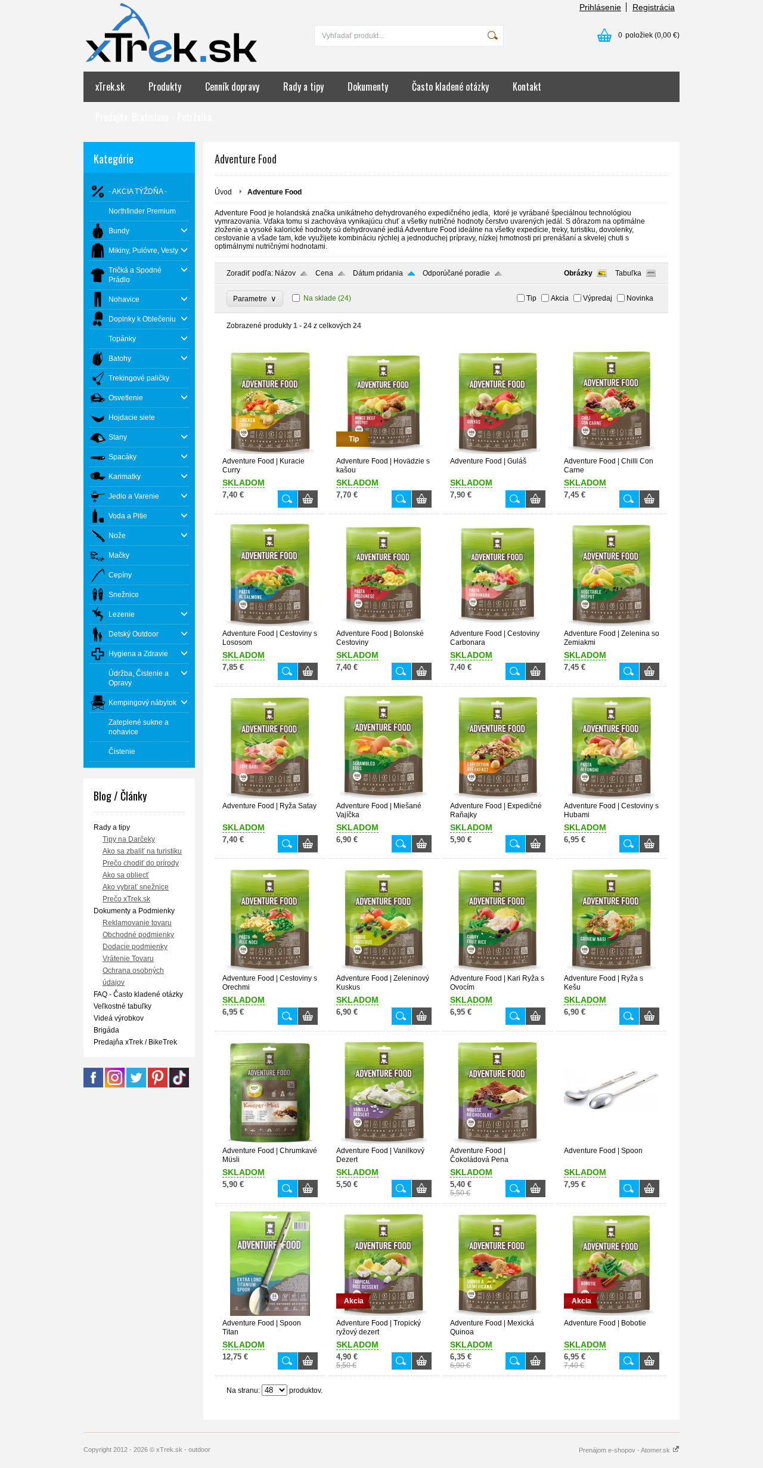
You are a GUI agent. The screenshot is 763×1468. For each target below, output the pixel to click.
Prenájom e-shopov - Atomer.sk (625, 1450)
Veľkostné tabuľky (122, 1006)
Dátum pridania (378, 273)
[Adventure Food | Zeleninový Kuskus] (384, 969)
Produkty (164, 86)
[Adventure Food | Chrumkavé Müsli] (270, 1141)
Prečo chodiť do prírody (141, 863)
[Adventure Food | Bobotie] (611, 1313)
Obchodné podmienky (138, 935)
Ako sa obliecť (126, 875)
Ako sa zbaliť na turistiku (142, 851)
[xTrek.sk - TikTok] (179, 1085)
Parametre (255, 298)
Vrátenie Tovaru (128, 958)
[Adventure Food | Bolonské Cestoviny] (384, 624)
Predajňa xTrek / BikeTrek (135, 1042)
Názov (285, 273)
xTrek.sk (110, 86)
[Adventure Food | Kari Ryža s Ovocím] (497, 969)
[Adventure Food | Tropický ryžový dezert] (384, 1313)
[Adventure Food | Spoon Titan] (270, 1313)
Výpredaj (597, 298)
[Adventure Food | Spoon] (611, 1141)
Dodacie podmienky (135, 946)
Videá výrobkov (119, 1018)
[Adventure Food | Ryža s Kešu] (611, 969)
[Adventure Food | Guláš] (497, 451)
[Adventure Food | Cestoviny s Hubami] (611, 796)
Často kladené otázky (450, 86)
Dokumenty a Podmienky (134, 911)
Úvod (223, 192)
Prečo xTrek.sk (126, 899)
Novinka (639, 298)
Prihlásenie (600, 7)
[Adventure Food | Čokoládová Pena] (497, 1141)
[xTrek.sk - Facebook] (93, 1085)
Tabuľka (628, 273)
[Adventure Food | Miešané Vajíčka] (384, 796)
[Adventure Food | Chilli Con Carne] (611, 451)
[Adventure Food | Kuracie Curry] (270, 451)
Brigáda (106, 1030)
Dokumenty (368, 86)
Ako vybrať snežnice (136, 887)
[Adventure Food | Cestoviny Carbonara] (497, 624)
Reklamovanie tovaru (137, 923)
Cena (324, 273)
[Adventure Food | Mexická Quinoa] (497, 1313)
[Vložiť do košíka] (308, 499)
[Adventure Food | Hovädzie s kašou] (384, 451)
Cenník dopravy (232, 86)
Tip (531, 298)
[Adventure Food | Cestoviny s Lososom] (270, 624)
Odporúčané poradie (456, 273)
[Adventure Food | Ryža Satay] (270, 796)
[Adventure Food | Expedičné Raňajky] (497, 796)
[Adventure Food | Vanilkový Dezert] (384, 1141)
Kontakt (527, 86)
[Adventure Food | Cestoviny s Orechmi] (270, 969)
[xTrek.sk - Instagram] (115, 1085)
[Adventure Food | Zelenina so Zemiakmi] (611, 624)
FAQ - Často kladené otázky (138, 994)
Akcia (560, 298)
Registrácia (653, 7)
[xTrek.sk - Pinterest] (158, 1085)
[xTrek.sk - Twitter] (136, 1085)
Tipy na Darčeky (129, 839)
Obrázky (578, 273)
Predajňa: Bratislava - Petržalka (153, 117)
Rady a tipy (303, 86)
